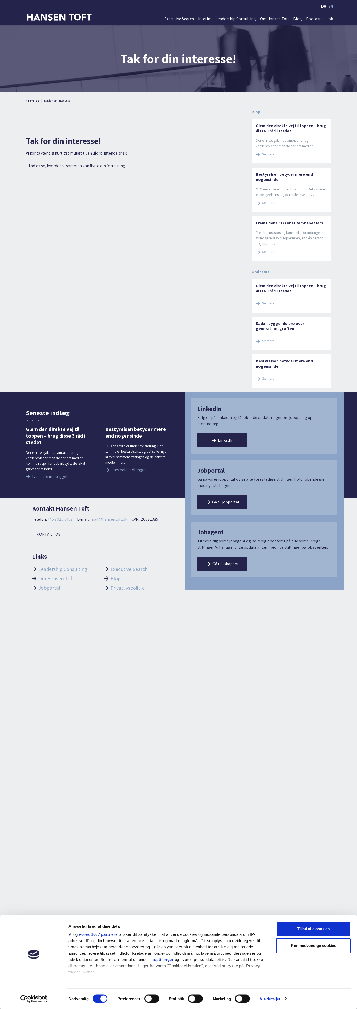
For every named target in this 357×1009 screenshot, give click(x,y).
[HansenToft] (59, 17)
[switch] (151, 998)
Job (330, 18)
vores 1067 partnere (98, 934)
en (330, 6)
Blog (297, 18)
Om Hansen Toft (274, 18)
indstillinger (162, 959)
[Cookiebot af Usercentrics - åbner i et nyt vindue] (34, 999)
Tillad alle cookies (313, 929)
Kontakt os (48, 534)
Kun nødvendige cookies (313, 945)
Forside (33, 101)
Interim (204, 18)
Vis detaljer (270, 998)
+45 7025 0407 (60, 519)
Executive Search (179, 18)
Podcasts (314, 18)
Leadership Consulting (236, 18)
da (323, 6)
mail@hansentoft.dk (108, 519)
